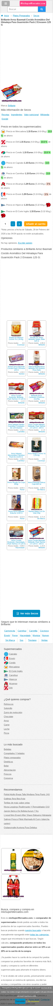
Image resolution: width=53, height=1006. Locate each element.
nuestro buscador (33, 930)
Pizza (6, 733)
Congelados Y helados (14, 753)
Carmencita (9, 631)
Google (5, 119)
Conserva (8, 778)
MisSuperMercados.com (33, 3)
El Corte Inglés (16, 671)
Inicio (6, 16)
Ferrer (22, 490)
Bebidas (7, 749)
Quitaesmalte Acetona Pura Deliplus (20, 827)
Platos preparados (12, 758)
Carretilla (21, 432)
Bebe (6, 766)
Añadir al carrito (36, 223)
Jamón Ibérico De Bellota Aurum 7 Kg (21, 811)
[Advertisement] (26, 53)
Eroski (7, 635)
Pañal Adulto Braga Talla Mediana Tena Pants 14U (27, 794)
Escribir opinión (25, 243)
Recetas (5, 115)
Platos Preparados (21, 16)
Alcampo (13, 683)
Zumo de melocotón (13, 712)
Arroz (6, 721)
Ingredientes (16, 115)
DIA (11, 688)
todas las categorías (39, 935)
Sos (21, 640)
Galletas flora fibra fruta (14, 799)
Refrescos (8, 704)
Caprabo (13, 654)
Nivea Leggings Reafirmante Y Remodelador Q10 (26, 807)
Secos (36, 16)
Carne (6, 725)
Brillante (11, 106)
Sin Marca (41, 490)
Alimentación (10, 770)
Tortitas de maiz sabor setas (17, 803)
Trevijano (32, 640)
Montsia (36, 635)
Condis (12, 663)
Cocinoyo (21, 345)
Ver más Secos (29, 613)
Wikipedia (44, 115)
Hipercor (13, 679)
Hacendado (20, 547)
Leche (6, 729)
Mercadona (14, 667)
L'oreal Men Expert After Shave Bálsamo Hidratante (27, 815)
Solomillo (8, 708)
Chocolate (8, 716)
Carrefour (21, 461)
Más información (33, 1001)
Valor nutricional (31, 115)
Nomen (22, 374)
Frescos (7, 774)
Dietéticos (8, 762)
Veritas (44, 640)
